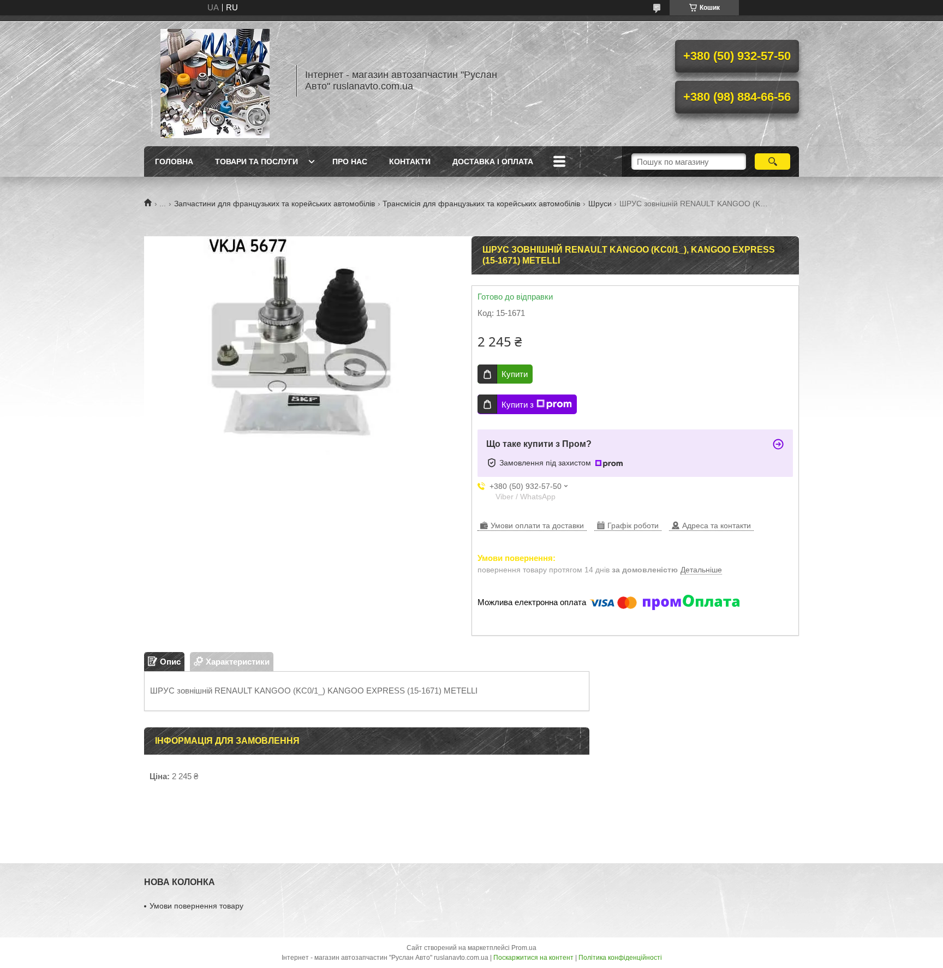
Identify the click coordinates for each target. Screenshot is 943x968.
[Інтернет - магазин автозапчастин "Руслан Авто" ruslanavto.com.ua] (215, 80)
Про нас (349, 161)
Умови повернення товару (196, 905)
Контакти (410, 161)
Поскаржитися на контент (533, 957)
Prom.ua (523, 948)
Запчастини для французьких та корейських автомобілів (274, 203)
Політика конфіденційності (620, 957)
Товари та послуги (256, 161)
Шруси (600, 203)
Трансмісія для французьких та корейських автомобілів (481, 203)
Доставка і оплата (492, 161)
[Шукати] (772, 161)
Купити (515, 374)
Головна (174, 161)
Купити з (518, 404)
